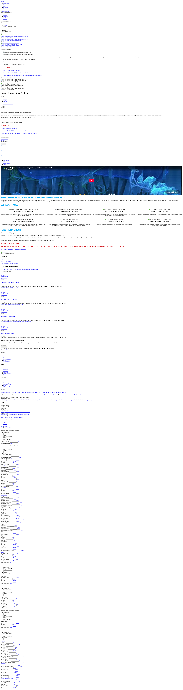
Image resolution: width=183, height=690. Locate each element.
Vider (9, 427)
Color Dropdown (4, 518)
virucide (53, 392)
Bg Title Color (4, 543)
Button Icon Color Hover (6, 523)
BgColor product (4, 677)
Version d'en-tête (4, 413)
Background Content (5, 441)
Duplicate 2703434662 (23, 414)
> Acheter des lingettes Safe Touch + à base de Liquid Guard (17, 72)
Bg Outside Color (5, 467)
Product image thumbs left (20, 400)
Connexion (5, 369)
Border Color (4, 509)
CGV (4, 360)
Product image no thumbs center (58, 400)
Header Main (4, 487)
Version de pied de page (6, 415)
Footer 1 (2, 417)
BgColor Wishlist (4, 651)
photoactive (3, 392)
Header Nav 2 (4, 480)
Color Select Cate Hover (6, 517)
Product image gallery (87, 400)
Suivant (8, 49)
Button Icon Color (5, 503)
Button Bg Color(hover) (6, 502)
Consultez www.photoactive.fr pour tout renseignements (13, 249)
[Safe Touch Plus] (5, 11)
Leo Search (3, 506)
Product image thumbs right (32, 400)
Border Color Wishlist (5, 654)
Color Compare (4, 659)
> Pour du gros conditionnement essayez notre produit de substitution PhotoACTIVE (22, 75)
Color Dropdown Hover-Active (8, 520)
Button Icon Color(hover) (6, 505)
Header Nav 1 (4, 473)
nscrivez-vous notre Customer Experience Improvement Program (42, 394)
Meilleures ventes (7, 384)
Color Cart (3, 650)
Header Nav (3, 465)
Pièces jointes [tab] (6, 163)
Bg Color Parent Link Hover (7, 550)
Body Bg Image (4, 427)
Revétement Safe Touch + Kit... (10, 282)
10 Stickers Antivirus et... (8, 333)
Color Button (4, 672)
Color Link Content (5, 528)
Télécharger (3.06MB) (6, 261)
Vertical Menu (4, 541)
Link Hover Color (5, 464)
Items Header (4, 495)
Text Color (3, 499)
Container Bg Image (5, 443)
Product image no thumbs (45, 400)
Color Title (3, 544)
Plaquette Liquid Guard (6, 259)
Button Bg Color (4, 500)
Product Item (3, 663)
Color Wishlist (4, 653)
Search (2, 496)
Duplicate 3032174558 (18, 417)
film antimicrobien (16, 392)
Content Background (5, 681)
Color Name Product (5, 644)
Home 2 (6, 412)
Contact (5, 385)
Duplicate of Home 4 (25, 412)
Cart (2, 531)
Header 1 (3, 414)
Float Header (3, 408)
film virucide (58, 392)
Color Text (3, 461)
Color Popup (3, 525)
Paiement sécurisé (7, 361)
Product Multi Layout (5, 398)
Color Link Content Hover (7, 530)
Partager (5, 99)
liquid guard (48, 392)
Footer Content (4, 597)
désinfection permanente (40, 392)
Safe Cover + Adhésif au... (8, 316)
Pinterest (5, 101)
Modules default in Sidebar (7, 678)
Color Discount (4, 648)
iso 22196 (64, 392)
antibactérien (23, 392)
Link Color (3, 462)
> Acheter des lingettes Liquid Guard (11, 70)
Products (3, 641)
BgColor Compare (5, 657)
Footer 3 (11, 417)
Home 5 (18, 412)
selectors (5, 422)
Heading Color (4, 679)
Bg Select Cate (4, 512)
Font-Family (3, 460)
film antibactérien (31, 392)
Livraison (5, 357)
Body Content (4, 426)
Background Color (5, 497)
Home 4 (14, 412)
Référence (3, 253)
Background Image (5, 562)
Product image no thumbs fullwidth (74, 400)
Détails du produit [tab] (7, 161)
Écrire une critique (8, 104)
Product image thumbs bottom (7, 400)
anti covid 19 (9, 392)
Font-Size (3, 458)
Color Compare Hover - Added (8, 662)
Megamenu (3, 536)
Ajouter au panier (4, 137)
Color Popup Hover (5, 527)
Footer (2, 552)
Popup (2, 524)
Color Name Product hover (7, 666)
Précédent (3, 49)
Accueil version (4, 410)
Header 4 (16, 414)
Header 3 (11, 414)
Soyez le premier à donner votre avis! (10, 263)
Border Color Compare (6, 660)
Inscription (5, 371)
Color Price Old (4, 647)
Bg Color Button (4, 675)
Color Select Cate (5, 515)
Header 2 (7, 414)
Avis (4, 164)
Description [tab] (6, 160)
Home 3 (10, 412)
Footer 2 (6, 417)
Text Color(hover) (5, 534)
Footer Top (3, 576)
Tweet (4, 100)
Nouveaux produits (7, 383)
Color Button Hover (5, 674)
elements (5, 424)
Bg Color (3, 468)
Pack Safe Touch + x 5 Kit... (9, 299)
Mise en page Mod (5, 405)
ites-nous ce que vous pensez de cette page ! (71, 394)
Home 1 (2, 412)
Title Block (3, 560)
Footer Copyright (4, 621)
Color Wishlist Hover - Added (7, 656)
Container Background (6, 457)
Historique (5, 372)
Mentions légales (7, 359)
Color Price (3, 645)
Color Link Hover (5, 471)
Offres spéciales (7, 386)
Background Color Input (6, 507)
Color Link (3, 470)
